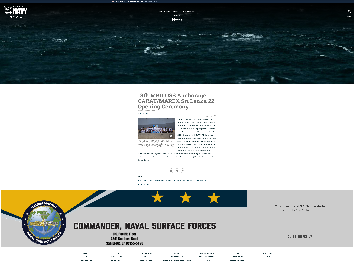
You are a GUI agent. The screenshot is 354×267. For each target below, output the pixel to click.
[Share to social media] (211, 116)
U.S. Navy (142, 184)
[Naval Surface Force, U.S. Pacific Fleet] (15, 10)
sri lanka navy (152, 184)
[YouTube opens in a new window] (21, 17)
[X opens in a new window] (14, 17)
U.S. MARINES (202, 180)
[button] (150, 1)
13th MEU (178, 180)
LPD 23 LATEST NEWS (146, 180)
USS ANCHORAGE (189, 180)
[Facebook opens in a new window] (11, 17)
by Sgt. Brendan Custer (146, 111)
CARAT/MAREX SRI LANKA (164, 180)
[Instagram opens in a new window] (17, 17)
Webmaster (312, 210)
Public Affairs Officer (297, 210)
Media (176, 15)
